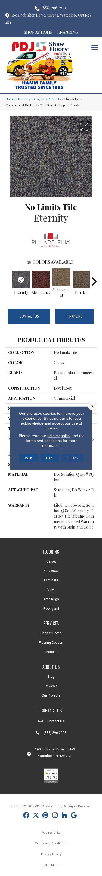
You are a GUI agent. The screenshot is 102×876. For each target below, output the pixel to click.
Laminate (51, 580)
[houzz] (65, 816)
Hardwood (51, 571)
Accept (28, 458)
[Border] (81, 280)
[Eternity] (21, 280)
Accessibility (51, 832)
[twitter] (36, 816)
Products (54, 99)
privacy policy (58, 435)
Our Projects (51, 695)
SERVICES (51, 623)
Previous (8, 279)
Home (10, 99)
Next (94, 279)
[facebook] (26, 816)
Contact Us (29, 316)
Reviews (51, 686)
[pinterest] (46, 816)
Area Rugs (51, 599)
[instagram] (55, 816)
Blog (51, 677)
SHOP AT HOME (38, 32)
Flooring (24, 99)
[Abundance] (41, 280)
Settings (72, 458)
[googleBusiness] (74, 816)
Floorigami (51, 609)
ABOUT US (51, 667)
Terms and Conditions (51, 843)
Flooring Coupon (51, 643)
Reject (50, 458)
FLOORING (51, 551)
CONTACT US (51, 710)
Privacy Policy (51, 854)
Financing (75, 316)
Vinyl (51, 589)
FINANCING (67, 32)
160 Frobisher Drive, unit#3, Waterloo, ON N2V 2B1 (48, 19)
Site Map (51, 865)
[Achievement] (61, 277)
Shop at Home (51, 633)
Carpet (39, 99)
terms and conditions (44, 440)
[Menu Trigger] (95, 47)
